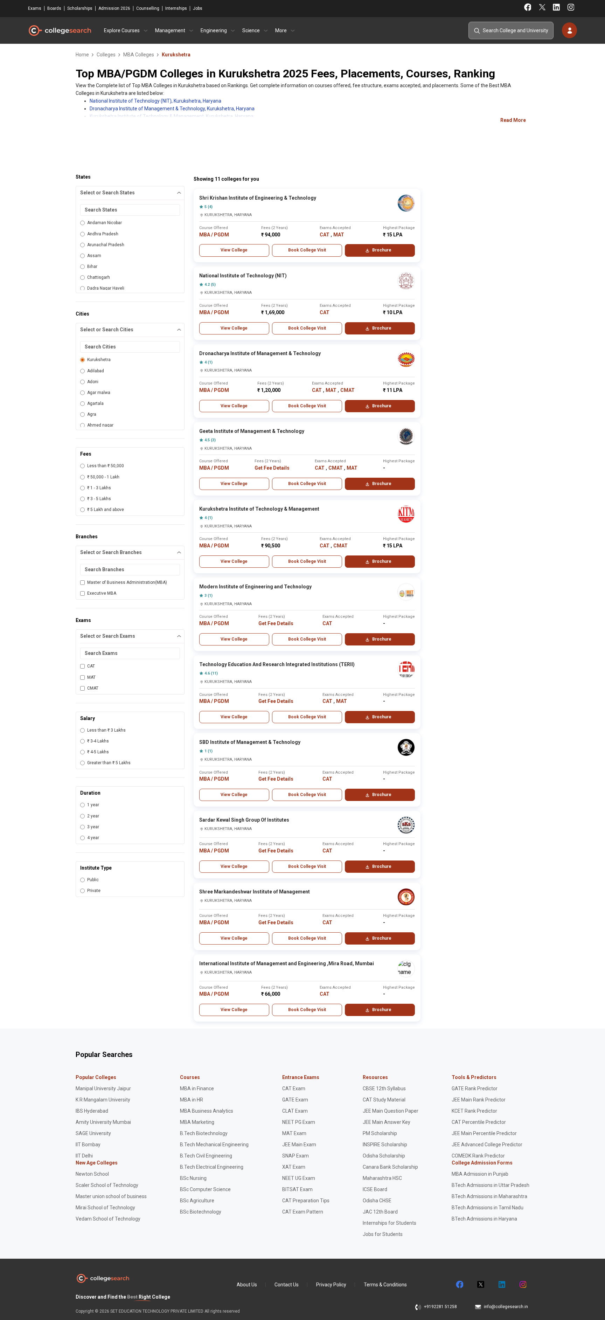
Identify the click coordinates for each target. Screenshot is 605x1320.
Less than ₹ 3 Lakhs (106, 730)
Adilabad (95, 370)
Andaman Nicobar (104, 222)
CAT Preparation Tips (305, 1200)
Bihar (92, 266)
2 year (93, 816)
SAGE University (93, 1133)
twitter (480, 1284)
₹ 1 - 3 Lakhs (99, 487)
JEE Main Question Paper (390, 1111)
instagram (522, 1284)
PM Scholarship (380, 1133)
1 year (93, 804)
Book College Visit (307, 250)
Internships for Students (389, 1223)
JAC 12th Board (380, 1212)
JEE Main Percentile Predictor (484, 1133)
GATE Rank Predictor (475, 1088)
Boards (54, 8)
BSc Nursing (193, 1178)
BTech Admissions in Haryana (484, 1219)
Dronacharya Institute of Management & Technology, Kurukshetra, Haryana (172, 108)
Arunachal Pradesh (105, 244)
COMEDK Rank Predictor (478, 1156)
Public (93, 879)
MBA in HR (191, 1100)
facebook (459, 1284)
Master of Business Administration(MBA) (127, 582)
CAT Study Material (384, 1100)
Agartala (95, 403)
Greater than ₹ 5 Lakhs (109, 762)
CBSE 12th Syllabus (384, 1088)
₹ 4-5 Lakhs (98, 751)
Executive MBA (101, 593)
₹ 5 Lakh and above (105, 509)
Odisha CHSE (377, 1200)
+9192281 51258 (440, 1306)
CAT (91, 666)
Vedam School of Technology (108, 1219)
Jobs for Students (383, 1234)
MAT (91, 677)
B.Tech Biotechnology (204, 1133)
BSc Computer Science (205, 1189)
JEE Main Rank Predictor (479, 1100)
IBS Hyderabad (92, 1111)
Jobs (197, 8)
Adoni (92, 381)
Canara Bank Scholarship (390, 1167)
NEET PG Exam (298, 1122)
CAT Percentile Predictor (479, 1122)
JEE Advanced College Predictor (487, 1144)
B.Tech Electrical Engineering (211, 1167)
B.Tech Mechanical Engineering (214, 1144)
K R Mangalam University (103, 1100)
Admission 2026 (114, 8)
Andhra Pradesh (102, 233)
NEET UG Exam (298, 1178)
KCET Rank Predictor (474, 1111)
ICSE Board (375, 1189)
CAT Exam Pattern (302, 1212)
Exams (34, 8)
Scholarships (79, 8)
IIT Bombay (88, 1144)
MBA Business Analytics (206, 1111)
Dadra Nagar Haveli (105, 288)
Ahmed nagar (100, 425)
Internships (176, 8)
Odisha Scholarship (384, 1156)
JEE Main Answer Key (386, 1122)
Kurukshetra (99, 359)
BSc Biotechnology (200, 1212)
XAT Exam (293, 1167)
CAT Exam (293, 1088)
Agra (91, 414)
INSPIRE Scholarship (385, 1144)
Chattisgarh (98, 277)
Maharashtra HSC (382, 1178)
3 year (93, 826)
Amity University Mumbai (103, 1122)
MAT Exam (294, 1133)
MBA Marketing (197, 1122)
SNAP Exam (295, 1156)
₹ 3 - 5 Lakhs (99, 498)
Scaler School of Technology (107, 1185)
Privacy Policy (331, 1284)
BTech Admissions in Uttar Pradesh (490, 1185)
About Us (247, 1284)
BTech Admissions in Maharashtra (489, 1196)
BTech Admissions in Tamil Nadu (487, 1207)
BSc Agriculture (197, 1200)
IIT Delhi (84, 1156)
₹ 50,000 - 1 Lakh (103, 477)
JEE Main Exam (299, 1144)
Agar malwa (98, 392)
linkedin (501, 1284)
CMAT (92, 688)
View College (234, 250)
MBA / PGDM (214, 234)
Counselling (147, 8)
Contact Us (286, 1284)
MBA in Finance (197, 1088)
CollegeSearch (59, 30)
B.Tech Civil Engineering (206, 1156)
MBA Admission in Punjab (480, 1174)
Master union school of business (111, 1196)
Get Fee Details (272, 468)
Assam (94, 255)
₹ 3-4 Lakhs (98, 741)
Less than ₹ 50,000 (105, 465)
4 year (93, 837)
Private (93, 890)
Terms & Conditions (385, 1284)
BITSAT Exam (297, 1189)
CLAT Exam (295, 1111)
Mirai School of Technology (105, 1207)
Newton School (92, 1174)
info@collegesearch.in (506, 1306)
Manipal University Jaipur (103, 1088)
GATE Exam (295, 1100)
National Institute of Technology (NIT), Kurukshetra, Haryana (155, 101)
